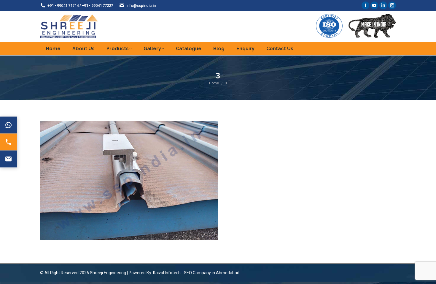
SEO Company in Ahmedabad (211, 272)
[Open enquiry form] (8, 159)
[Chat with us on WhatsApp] (8, 125)
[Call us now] (8, 142)
